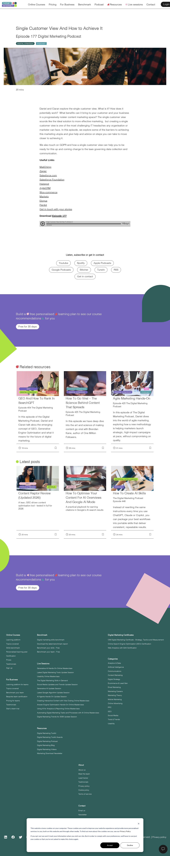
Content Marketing (115, 675)
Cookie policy (83, 790)
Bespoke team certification (16, 696)
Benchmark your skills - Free (48, 647)
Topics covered (12, 643)
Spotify (81, 263)
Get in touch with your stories (56, 209)
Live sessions (134, 4)
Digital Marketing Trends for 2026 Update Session (57, 716)
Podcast (99, 4)
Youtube (63, 263)
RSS (116, 269)
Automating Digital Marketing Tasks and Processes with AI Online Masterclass (68, 712)
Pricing (52, 4)
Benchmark (84, 4)
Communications (114, 671)
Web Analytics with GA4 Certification (122, 647)
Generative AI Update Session (49, 688)
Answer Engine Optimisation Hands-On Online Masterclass (60, 704)
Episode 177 (59, 216)
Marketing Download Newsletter (49, 753)
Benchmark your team (15, 692)
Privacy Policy (125, 831)
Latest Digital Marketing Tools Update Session (55, 672)
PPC (109, 707)
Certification (11, 655)
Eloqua (43, 200)
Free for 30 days (27, 326)
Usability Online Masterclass (48, 676)
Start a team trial (12, 708)
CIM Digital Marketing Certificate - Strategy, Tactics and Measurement (136, 639)
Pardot (43, 205)
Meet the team (84, 773)
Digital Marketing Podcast (47, 741)
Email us (81, 810)
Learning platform (13, 639)
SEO (110, 711)
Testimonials (11, 663)
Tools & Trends (114, 719)
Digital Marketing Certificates (121, 634)
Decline (130, 845)
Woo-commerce (48, 192)
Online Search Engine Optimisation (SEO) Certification (129, 643)
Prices (8, 659)
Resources (114, 4)
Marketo (44, 196)
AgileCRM (45, 188)
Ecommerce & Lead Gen (118, 683)
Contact (150, 4)
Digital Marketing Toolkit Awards (50, 737)
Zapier (43, 171)
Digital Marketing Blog (46, 745)
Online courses (13, 634)
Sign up (9, 667)
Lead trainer (83, 777)
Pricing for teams (13, 700)
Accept (110, 845)
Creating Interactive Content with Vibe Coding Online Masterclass (63, 700)
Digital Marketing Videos (47, 749)
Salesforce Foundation (52, 179)
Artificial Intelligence (116, 667)
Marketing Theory (115, 695)
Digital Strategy (25, 43)
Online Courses (36, 4)
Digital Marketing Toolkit (46, 733)
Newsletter (82, 814)
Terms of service (85, 793)
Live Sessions (43, 663)
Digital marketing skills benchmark (50, 639)
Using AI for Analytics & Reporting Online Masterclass (58, 708)
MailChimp (45, 167)
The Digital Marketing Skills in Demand (52, 680)
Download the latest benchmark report (52, 643)
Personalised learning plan (17, 651)
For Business (67, 4)
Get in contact (85, 276)
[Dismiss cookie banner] (139, 823)
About (81, 764)
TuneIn (101, 269)
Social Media (113, 715)
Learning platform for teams (17, 684)
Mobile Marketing (115, 699)
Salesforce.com (48, 175)
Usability (111, 723)
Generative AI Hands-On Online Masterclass (54, 668)
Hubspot (44, 184)
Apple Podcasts (102, 263)
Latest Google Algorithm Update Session (53, 692)
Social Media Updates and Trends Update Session (57, 684)
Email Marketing (114, 687)
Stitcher (84, 269)
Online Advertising (115, 703)
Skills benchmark (13, 647)
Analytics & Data (114, 663)
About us (81, 769)
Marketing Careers (115, 691)
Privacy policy (83, 786)
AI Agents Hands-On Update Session (52, 696)
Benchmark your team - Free (48, 651)
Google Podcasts (61, 269)
